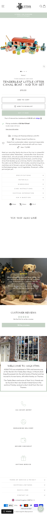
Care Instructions (23, 188)
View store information (12, 129)
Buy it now (23, 113)
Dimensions (23, 184)
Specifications (23, 175)
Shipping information (23, 193)
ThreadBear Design (23, 79)
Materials (23, 180)
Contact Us (22, 495)
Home (23, 75)
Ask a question (23, 197)
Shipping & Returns (23, 485)
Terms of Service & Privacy (23, 480)
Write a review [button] (23, 325)
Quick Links (22, 490)
